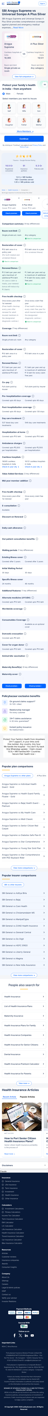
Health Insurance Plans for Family (20, 1025)
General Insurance (12, 1181)
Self (9, 111)
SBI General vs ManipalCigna (15, 919)
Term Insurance (11, 1188)
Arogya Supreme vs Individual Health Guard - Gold (19, 785)
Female (20, 93)
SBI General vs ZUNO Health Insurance (20, 926)
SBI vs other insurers (13, 885)
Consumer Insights (9, 1267)
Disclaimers (7, 1165)
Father (24, 125)
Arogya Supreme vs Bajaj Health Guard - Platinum (21, 804)
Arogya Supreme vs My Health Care (18, 812)
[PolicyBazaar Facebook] (14, 1335)
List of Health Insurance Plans (18, 1006)
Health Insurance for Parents (17, 1073)
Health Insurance (13, 190)
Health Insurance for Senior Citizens (21, 1044)
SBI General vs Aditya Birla (14, 893)
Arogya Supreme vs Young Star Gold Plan (21, 848)
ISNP (4, 1291)
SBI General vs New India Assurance (18, 965)
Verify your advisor (9, 1298)
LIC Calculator (7, 1226)
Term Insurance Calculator (12, 1219)
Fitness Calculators (12, 1212)
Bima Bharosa (12, 1346)
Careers (5, 1284)
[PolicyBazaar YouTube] (32, 1335)
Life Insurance (10, 1185)
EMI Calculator (7, 1222)
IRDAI (4, 1346)
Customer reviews (9, 1257)
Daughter (9, 125)
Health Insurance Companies (18, 1035)
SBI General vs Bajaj (11, 899)
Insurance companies (10, 1260)
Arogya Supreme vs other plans (17, 776)
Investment (9, 1192)
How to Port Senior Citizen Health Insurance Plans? (20, 1140)
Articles (5, 1253)
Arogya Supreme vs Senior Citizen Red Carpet (20, 827)
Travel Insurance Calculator (13, 1236)
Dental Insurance (12, 1054)
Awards (5, 1264)
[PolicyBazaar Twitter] (20, 1335)
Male (8, 93)
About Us (5, 1277)
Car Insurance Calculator (12, 1240)
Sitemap (5, 1281)
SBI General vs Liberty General (16, 952)
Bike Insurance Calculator (12, 1243)
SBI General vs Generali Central (16, 932)
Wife (24, 111)
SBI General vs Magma (12, 958)
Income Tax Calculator (11, 1215)
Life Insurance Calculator (12, 1229)
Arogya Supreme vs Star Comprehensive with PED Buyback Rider (21, 856)
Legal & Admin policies (11, 1287)
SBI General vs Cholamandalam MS (18, 912)
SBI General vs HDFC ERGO (15, 945)
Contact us (6, 1294)
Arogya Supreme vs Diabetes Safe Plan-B (21, 835)
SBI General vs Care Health (14, 906)
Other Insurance (11, 1198)
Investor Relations (9, 1301)
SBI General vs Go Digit (13, 939)
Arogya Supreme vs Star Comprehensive (21, 841)
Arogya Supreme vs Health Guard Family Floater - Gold (21, 795)
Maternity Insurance (13, 1016)
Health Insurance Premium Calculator (21, 1064)
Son (38, 111)
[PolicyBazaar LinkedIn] (26, 1335)
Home (3, 190)
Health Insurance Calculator (13, 1233)
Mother (39, 125)
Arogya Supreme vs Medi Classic (17, 819)
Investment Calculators (14, 1209)
